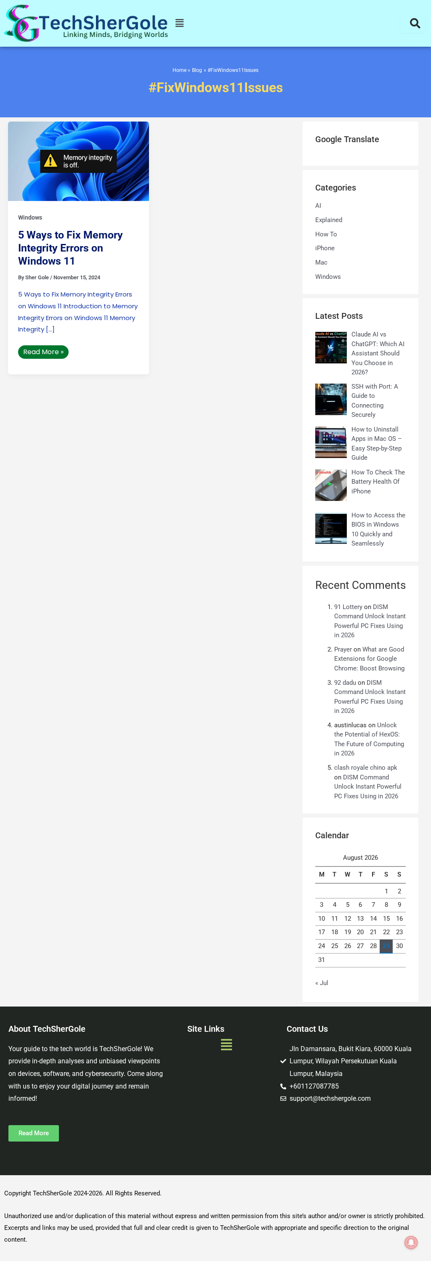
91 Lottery (348, 607)
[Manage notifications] (411, 1242)
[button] (180, 24)
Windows (30, 217)
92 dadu (345, 682)
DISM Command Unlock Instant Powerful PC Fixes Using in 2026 (368, 787)
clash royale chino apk (365, 767)
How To (326, 234)
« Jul (321, 983)
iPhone (325, 248)
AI (318, 205)
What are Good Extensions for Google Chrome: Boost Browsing (369, 659)
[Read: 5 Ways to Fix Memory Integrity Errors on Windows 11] (78, 161)
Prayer (343, 649)
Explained (328, 220)
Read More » (43, 351)
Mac (321, 262)
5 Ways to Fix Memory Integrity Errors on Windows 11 (70, 248)
